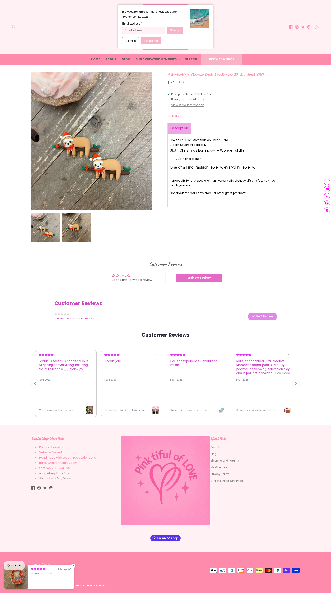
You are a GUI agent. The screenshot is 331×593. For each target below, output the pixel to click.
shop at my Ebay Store (55, 473)
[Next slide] (296, 383)
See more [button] (282, 373)
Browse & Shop (222, 59)
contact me (151, 40)
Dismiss (130, 40)
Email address (132, 23)
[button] (14, 27)
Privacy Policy (220, 474)
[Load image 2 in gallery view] (76, 227)
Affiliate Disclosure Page (227, 481)
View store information (187, 105)
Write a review (199, 277)
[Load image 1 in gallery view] (45, 227)
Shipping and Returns (225, 461)
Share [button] (175, 115)
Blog (213, 454)
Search (215, 447)
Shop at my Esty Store (55, 478)
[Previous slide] (35, 383)
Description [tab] (179, 128)
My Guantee (219, 467)
